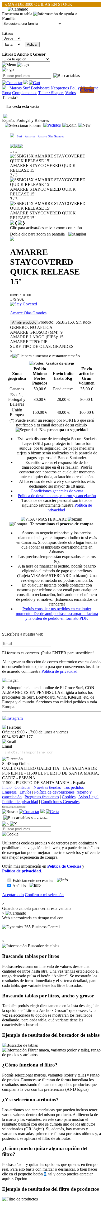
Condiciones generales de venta (57, 491)
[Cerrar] (13, 823)
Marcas (16, 88)
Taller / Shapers (51, 92)
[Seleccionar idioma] (23, 125)
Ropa (6, 92)
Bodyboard (40, 88)
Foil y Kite (79, 88)
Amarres (30, 136)
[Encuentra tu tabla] (66, 75)
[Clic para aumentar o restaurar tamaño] (46, 356)
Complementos (24, 92)
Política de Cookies (64, 866)
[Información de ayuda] (53, 14)
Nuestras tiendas (47, 787)
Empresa (9, 792)
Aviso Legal (88, 797)
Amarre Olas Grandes (51, 136)
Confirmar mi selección (44, 894)
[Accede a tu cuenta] (69, 125)
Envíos (25, 792)
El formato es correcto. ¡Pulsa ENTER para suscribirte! (48, 653)
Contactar (23, 787)
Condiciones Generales (60, 801)
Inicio (7, 787)
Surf (26, 88)
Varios (70, 92)
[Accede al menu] (9, 65)
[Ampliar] (77, 234)
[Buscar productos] (10, 811)
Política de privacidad (59, 671)
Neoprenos (60, 88)
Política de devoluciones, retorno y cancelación (57, 495)
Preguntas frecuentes (42, 797)
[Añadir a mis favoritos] (12, 239)
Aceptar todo (13, 894)
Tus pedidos (74, 787)
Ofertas (87, 90)
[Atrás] (5, 823)
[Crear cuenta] (84, 125)
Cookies (69, 797)
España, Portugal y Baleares (25, 120)
